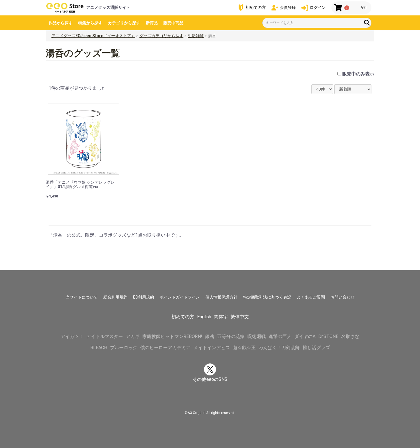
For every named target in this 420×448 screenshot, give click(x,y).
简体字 (221, 316)
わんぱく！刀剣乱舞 (279, 347)
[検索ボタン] (367, 22)
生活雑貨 (196, 35)
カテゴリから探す (124, 23)
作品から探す (61, 23)
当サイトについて (82, 297)
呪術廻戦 (256, 336)
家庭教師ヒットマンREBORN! (172, 336)
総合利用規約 (115, 297)
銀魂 (209, 336)
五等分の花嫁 (231, 336)
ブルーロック (123, 347)
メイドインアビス (211, 347)
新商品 (152, 23)
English (204, 316)
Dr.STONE (328, 336)
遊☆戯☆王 (244, 347)
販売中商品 (173, 23)
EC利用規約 (143, 297)
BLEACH (98, 347)
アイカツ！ (72, 336)
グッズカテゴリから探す (161, 35)
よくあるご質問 (311, 297)
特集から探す (90, 23)
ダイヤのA (304, 336)
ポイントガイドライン (180, 297)
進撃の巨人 (280, 336)
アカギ (132, 336)
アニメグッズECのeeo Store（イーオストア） (93, 35)
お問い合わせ (343, 297)
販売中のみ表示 (358, 74)
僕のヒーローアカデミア (165, 347)
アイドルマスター (104, 336)
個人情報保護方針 (221, 297)
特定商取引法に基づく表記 (267, 297)
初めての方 (182, 316)
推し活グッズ (316, 347)
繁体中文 (240, 316)
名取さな (350, 336)
